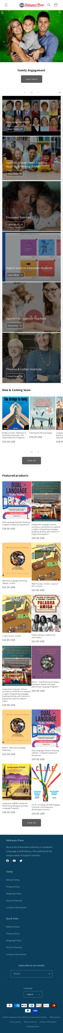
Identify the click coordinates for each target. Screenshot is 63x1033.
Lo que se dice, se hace (11, 636)
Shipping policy (33, 1026)
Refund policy (55, 1017)
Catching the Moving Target (40, 433)
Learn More (32, 79)
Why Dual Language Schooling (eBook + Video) (14, 582)
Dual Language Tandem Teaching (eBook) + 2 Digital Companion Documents (45, 752)
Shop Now (12, 173)
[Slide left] (24, 452)
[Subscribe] (49, 973)
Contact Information (16, 907)
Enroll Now (13, 376)
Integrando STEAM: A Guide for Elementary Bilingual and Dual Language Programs (15, 805)
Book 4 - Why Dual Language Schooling (14, 748)
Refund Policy (13, 879)
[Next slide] (38, 92)
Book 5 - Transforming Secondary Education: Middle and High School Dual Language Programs (45, 684)
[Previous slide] (24, 92)
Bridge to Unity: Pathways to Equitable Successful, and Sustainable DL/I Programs (14, 435)
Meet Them (13, 129)
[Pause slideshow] (59, 92)
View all (31, 460)
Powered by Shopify (39, 1017)
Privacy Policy (12, 886)
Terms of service (30, 1022)
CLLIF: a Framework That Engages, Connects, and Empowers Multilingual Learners (46, 807)
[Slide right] (38, 452)
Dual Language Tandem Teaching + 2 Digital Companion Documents (16, 523)
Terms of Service (14, 900)
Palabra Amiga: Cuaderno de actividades (44, 636)
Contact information (48, 1022)
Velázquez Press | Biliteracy (20, 1017)
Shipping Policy (13, 893)
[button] (6, 5)
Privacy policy (15, 1022)
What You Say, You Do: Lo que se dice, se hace (45, 585)
